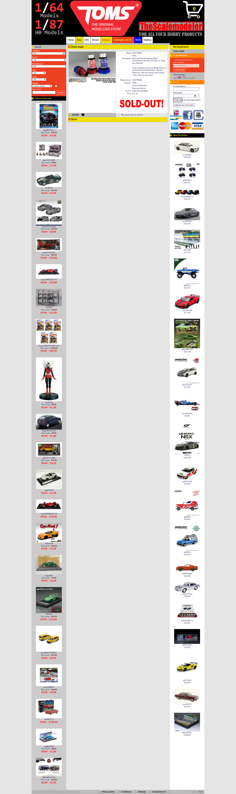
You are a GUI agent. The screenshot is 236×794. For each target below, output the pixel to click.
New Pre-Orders (180, 135)
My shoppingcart (181, 47)
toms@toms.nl (159, 792)
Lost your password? (191, 100)
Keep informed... (180, 55)
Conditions (126, 792)
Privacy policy (108, 792)
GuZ (201, 792)
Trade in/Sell (178, 51)
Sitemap (142, 792)
